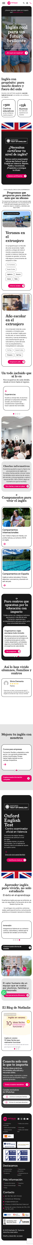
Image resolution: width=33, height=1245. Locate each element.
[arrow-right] (4, 544)
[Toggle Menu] (3, 3)
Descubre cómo (18, 12)
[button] (16, 53)
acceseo (20, 1236)
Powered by (6, 997)
